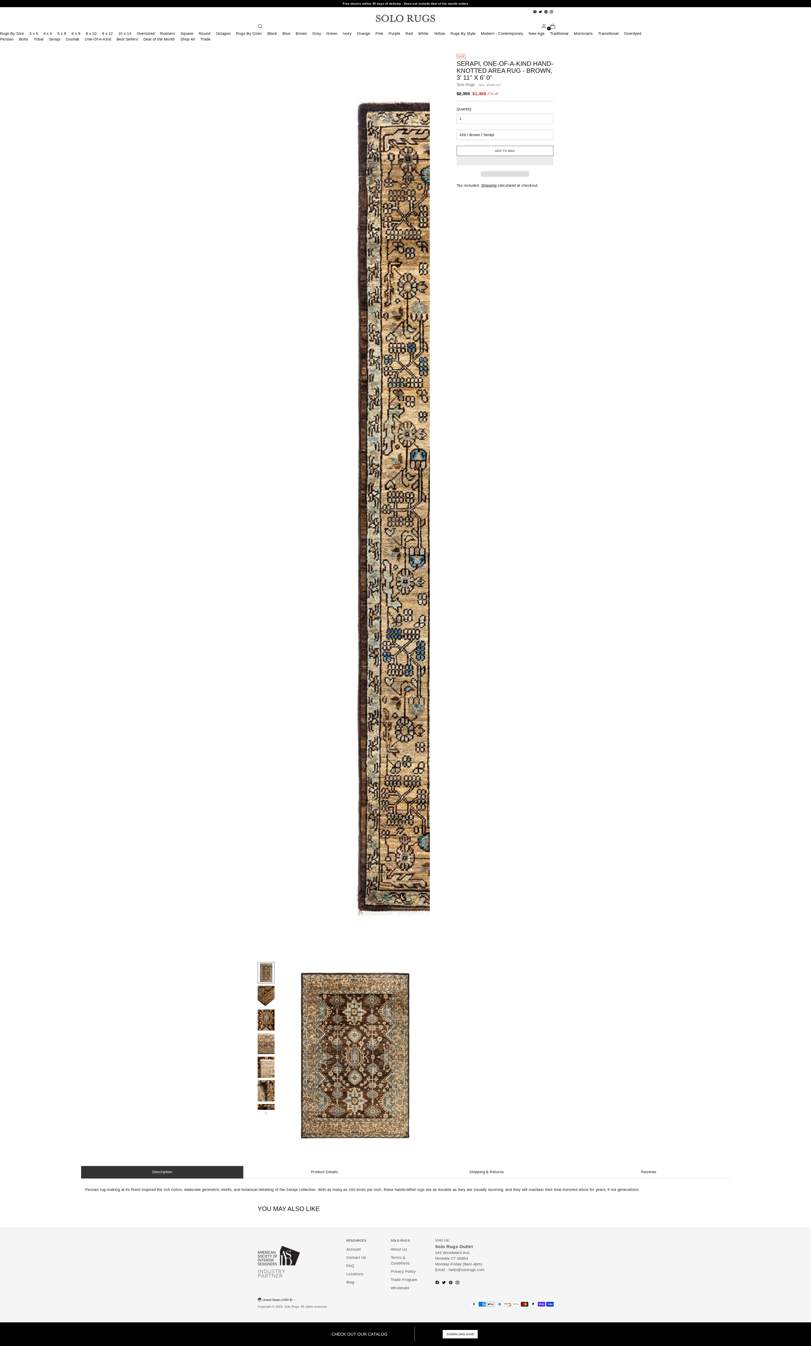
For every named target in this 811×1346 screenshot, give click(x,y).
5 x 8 (61, 33)
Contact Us (356, 1257)
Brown (301, 33)
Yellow (439, 33)
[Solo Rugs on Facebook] (535, 12)
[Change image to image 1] (266, 972)
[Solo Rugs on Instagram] (551, 12)
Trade (205, 39)
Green (331, 33)
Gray (316, 33)
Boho (23, 39)
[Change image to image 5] (266, 1067)
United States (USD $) (277, 1299)
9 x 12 (107, 33)
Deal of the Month (159, 39)
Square (187, 33)
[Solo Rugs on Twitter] (540, 12)
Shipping (489, 185)
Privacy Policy (403, 1271)
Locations (354, 1274)
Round (204, 33)
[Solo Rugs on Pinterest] (546, 12)
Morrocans (583, 33)
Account (353, 1249)
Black (272, 33)
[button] (505, 160)
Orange (363, 33)
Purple (394, 33)
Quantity (464, 109)
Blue (286, 33)
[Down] (266, 1113)
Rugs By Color (249, 33)
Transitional (608, 33)
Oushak (72, 39)
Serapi (54, 39)
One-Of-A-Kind (98, 39)
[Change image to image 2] (266, 996)
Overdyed (632, 33)
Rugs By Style (463, 33)
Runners (167, 33)
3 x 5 (33, 33)
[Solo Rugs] (405, 18)
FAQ (350, 1266)
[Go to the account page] (542, 26)
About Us (399, 1249)
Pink (379, 33)
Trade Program (404, 1280)
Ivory (347, 33)
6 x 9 (76, 33)
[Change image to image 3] (266, 1020)
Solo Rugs (466, 85)
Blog (350, 1282)
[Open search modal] (260, 26)
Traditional (559, 33)
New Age (536, 33)
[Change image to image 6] (266, 1090)
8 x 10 (91, 33)
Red (409, 33)
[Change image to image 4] (266, 1043)
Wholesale (400, 1288)
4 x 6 (48, 33)
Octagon (223, 33)
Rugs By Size (12, 33)
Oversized (146, 33)
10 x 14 (124, 33)
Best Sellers (127, 39)
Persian (7, 39)
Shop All (187, 39)
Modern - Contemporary (502, 33)
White (423, 33)
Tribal (39, 39)
